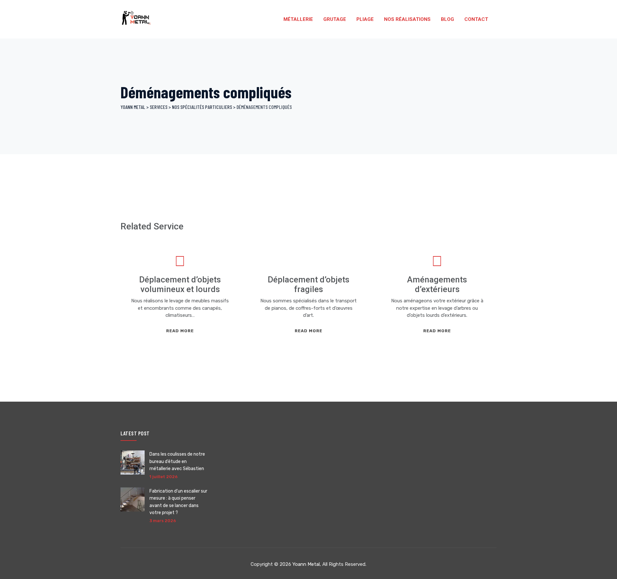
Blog (447, 19)
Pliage (365, 19)
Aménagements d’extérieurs (437, 284)
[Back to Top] (603, 568)
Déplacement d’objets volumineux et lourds (180, 284)
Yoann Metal (306, 564)
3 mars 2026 (162, 520)
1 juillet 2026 (163, 476)
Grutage (334, 19)
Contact (476, 19)
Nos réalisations (407, 19)
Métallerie (298, 19)
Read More (180, 330)
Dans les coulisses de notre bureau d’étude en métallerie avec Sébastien (177, 461)
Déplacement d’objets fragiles (308, 284)
